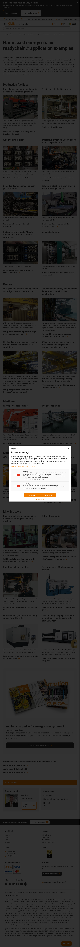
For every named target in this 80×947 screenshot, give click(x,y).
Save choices (40, 499)
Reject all (32, 495)
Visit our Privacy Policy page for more (23, 466)
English (13, 448)
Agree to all (48, 495)
